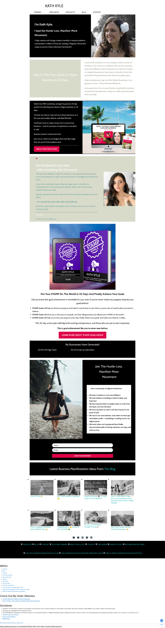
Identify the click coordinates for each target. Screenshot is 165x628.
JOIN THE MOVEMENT (82, 456)
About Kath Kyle (7, 577)
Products (5, 569)
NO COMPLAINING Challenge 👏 (68, 497)
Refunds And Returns (8, 585)
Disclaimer (5, 581)
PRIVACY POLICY (116, 544)
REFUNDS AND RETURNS (134, 544)
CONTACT (91, 544)
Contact (5, 579)
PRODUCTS (27, 544)
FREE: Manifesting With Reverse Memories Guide (16, 589)
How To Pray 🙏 (37, 496)
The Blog (109, 469)
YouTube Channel (7, 575)
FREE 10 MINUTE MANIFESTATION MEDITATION (123, 553)
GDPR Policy (6, 619)
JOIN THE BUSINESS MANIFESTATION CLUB (42, 553)
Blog (4, 571)
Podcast (5, 573)
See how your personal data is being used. (12, 622)
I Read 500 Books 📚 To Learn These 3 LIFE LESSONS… (95, 497)
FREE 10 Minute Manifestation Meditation (14, 591)
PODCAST (45, 544)
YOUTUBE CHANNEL (60, 544)
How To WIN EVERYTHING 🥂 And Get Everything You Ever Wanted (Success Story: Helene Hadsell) (122, 499)
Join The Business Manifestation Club (13, 587)
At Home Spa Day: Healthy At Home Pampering (16, 599)
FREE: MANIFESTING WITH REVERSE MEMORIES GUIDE (82, 553)
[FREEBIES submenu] (43, 12)
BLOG (36, 544)
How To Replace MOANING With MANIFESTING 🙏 (41, 528)
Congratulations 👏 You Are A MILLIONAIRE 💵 (68, 528)
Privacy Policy (6, 583)
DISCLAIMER (102, 544)
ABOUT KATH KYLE (77, 544)
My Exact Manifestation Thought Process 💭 (92, 526)
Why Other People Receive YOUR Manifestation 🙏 (121, 528)
